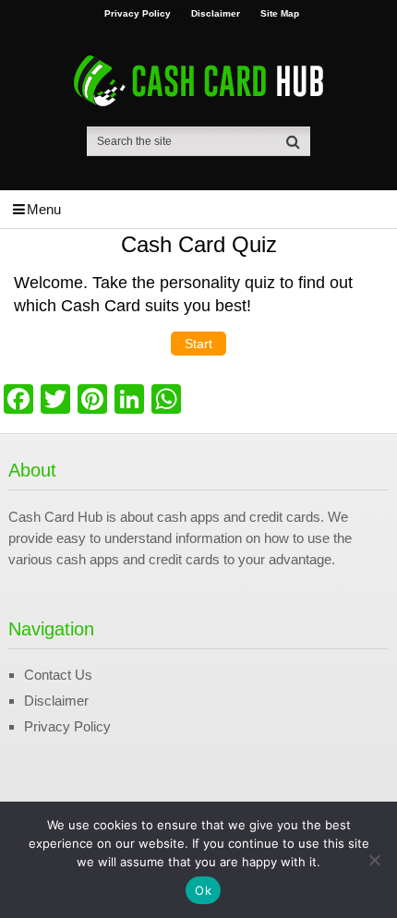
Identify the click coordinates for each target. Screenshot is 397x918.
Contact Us (58, 674)
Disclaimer (215, 13)
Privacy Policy (137, 13)
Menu (44, 209)
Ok (203, 890)
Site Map (279, 13)
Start (198, 343)
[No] (374, 860)
